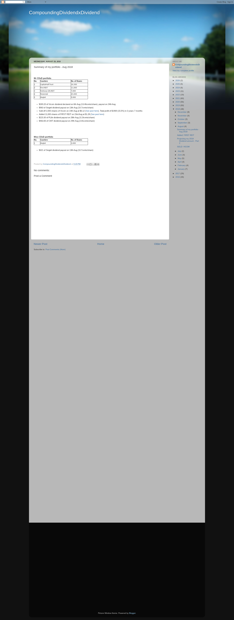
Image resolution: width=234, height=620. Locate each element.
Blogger (132, 613)
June (180, 155)
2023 (178, 91)
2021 (178, 98)
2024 (178, 88)
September (183, 123)
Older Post (160, 244)
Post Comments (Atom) (56, 249)
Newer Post (40, 244)
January (181, 169)
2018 (178, 109)
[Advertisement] (113, 39)
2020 (178, 102)
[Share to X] (93, 164)
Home (100, 244)
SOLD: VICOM (183, 147)
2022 (178, 95)
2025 (178, 84)
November (182, 116)
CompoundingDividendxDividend (64, 12)
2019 (178, 105)
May (180, 158)
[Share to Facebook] (95, 164)
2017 (178, 174)
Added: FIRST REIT (185, 135)
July (180, 151)
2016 (178, 177)
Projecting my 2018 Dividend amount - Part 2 (188, 141)
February (182, 165)
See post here (92, 111)
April (180, 162)
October (181, 119)
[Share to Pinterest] (98, 164)
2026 (178, 80)
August (181, 126)
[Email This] (88, 164)
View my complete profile (183, 71)
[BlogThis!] (90, 164)
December (182, 112)
